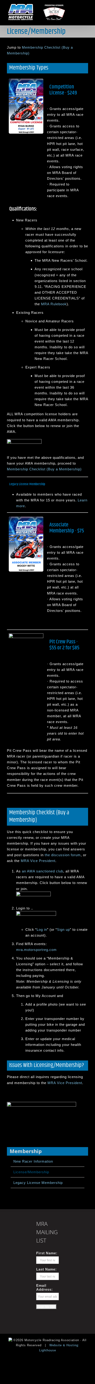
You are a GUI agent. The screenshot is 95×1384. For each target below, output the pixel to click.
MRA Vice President (38, 861)
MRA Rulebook (54, 304)
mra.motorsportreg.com (36, 950)
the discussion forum (63, 855)
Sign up (63, 929)
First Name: (46, 1253)
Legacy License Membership (38, 1183)
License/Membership (31, 1172)
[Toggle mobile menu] (86, 5)
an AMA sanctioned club (42, 871)
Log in (42, 929)
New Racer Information (33, 1161)
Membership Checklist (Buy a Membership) (44, 469)
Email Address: (44, 1287)
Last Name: (46, 1269)
